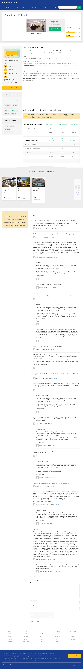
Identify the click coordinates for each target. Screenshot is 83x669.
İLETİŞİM (53, 7)
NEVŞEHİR (10, 636)
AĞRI (57, 639)
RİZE (73, 638)
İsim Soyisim (34, 600)
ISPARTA (73, 639)
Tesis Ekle (74, 656)
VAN (26, 643)
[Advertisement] (15, 29)
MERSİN (41, 630)
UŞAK (41, 638)
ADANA (10, 638)
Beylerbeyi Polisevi (22, 190)
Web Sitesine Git (12, 88)
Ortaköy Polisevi (6, 190)
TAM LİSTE (34, 7)
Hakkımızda (4, 664)
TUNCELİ (26, 639)
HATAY (25, 631)
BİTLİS (73, 641)
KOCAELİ (26, 636)
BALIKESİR (25, 638)
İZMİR (25, 630)
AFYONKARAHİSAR (73, 631)
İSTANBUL (57, 641)
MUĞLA (41, 636)
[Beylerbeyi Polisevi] (23, 182)
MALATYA (41, 634)
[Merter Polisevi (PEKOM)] (38, 182)
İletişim (23, 664)
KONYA (25, 634)
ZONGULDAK (26, 641)
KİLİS (73, 633)
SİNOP (10, 634)
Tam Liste (19, 664)
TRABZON (57, 633)
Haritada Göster (11, 53)
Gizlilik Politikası (12, 664)
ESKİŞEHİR (57, 630)
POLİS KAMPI (44, 7)
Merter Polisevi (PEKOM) (38, 190)
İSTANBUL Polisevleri (38, 172)
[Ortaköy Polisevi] (9, 182)
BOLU (25, 633)
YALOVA (73, 630)
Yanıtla (54, 228)
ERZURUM (57, 636)
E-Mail (32, 606)
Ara (79, 7)
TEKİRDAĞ (57, 634)
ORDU (10, 633)
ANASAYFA (9, 7)
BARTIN (10, 630)
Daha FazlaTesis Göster (77, 192)
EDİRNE (41, 633)
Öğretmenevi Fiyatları (31, 664)
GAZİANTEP (41, 641)
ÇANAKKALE (73, 634)
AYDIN (41, 639)
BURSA (57, 638)
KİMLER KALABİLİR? (22, 7)
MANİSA (10, 641)
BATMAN (73, 636)
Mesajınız (32, 583)
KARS (10, 643)
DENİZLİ (41, 643)
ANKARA (41, 631)
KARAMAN (57, 631)
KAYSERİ (10, 631)
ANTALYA (10, 639)
